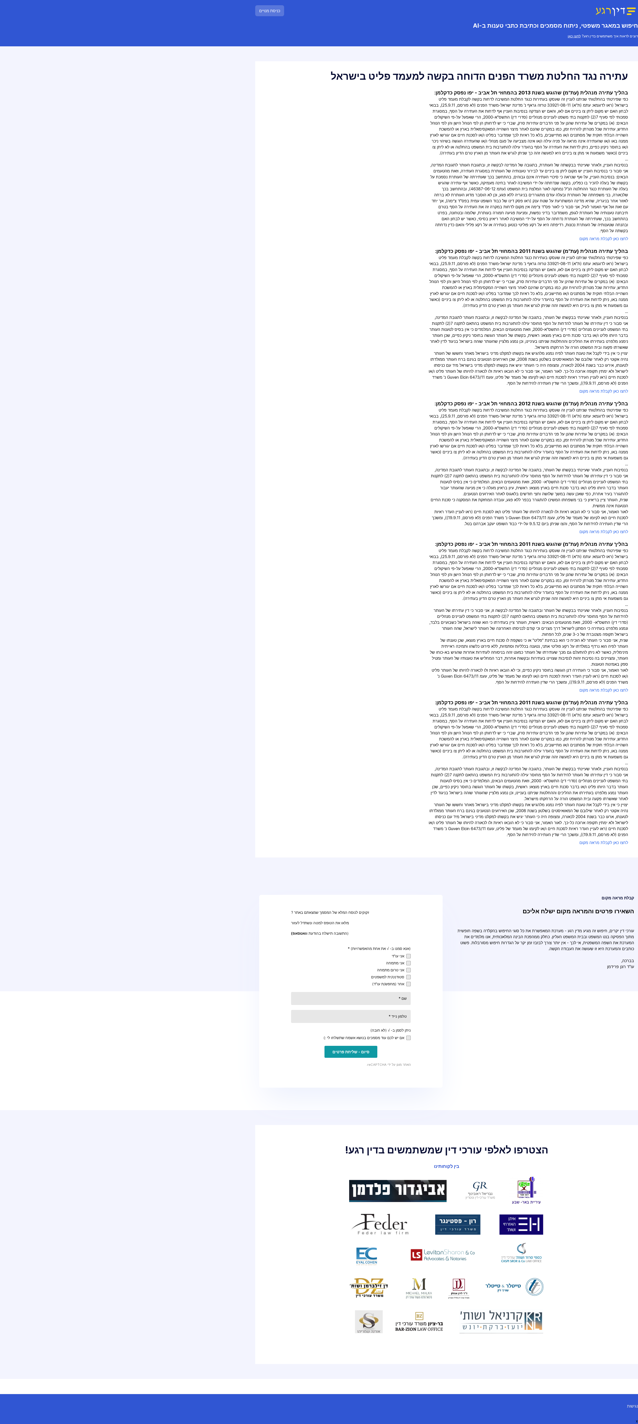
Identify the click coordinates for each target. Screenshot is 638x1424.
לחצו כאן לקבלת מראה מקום (603, 238)
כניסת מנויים (269, 10)
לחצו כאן (574, 36)
